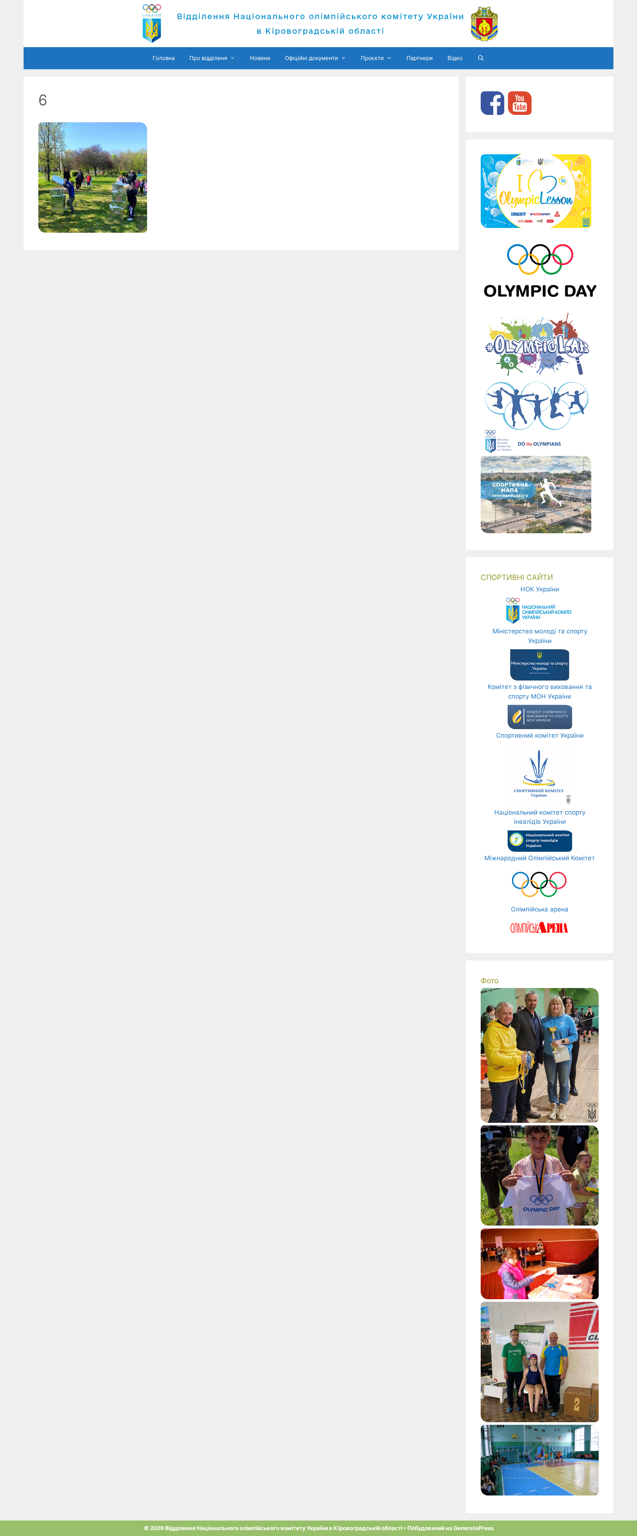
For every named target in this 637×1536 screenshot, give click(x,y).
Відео (455, 58)
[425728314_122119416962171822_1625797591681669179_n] (540, 1120)
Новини (260, 58)
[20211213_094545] (540, 1420)
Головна (164, 58)
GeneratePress (473, 1528)
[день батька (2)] (540, 1223)
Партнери (420, 58)
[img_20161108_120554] (540, 1297)
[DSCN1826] (540, 1493)
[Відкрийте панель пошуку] (481, 58)
